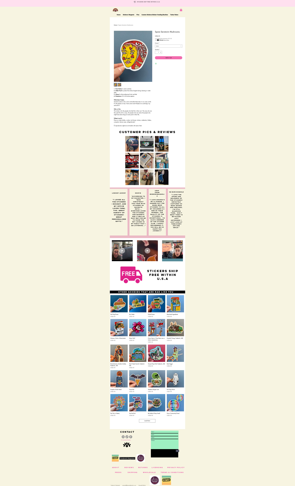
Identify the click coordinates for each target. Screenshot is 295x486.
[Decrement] (156, 52)
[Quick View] (119, 303)
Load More (147, 421)
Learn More (166, 40)
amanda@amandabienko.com (129, 485)
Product (157, 43)
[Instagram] (123, 436)
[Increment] (161, 52)
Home (115, 25)
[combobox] (168, 46)
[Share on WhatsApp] (156, 64)
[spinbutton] (158, 52)
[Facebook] (130, 436)
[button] (181, 9)
